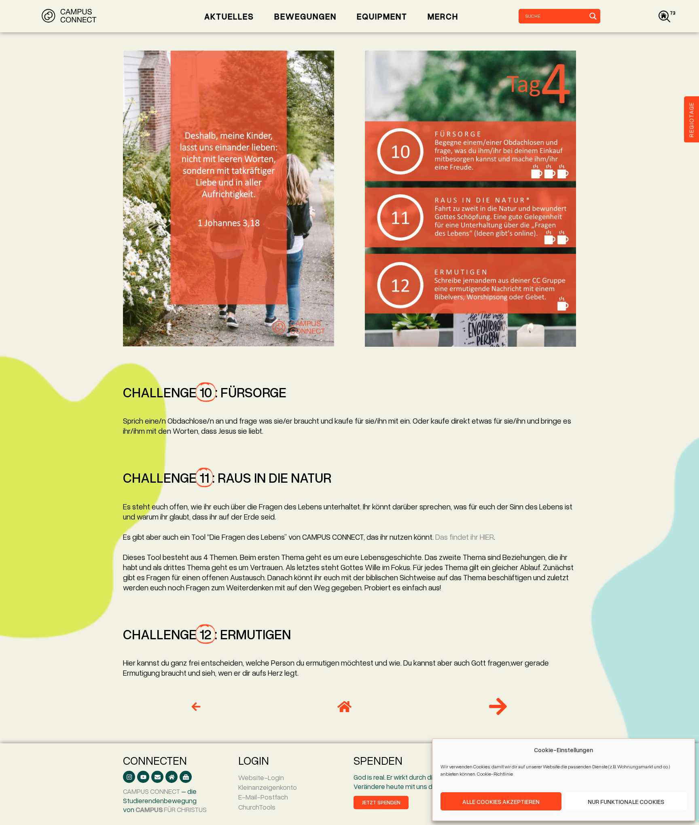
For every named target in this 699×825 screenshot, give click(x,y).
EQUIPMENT (382, 16)
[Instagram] (129, 777)
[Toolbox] (186, 777)
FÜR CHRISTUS (171, 809)
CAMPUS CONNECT (151, 791)
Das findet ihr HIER (464, 536)
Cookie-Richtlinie (495, 774)
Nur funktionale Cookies (626, 801)
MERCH (443, 16)
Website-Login (261, 777)
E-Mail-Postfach (263, 797)
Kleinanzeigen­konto (267, 787)
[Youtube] (143, 777)
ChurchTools (256, 807)
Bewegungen (305, 16)
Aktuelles (229, 16)
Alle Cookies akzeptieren (501, 801)
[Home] (171, 777)
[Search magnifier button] (593, 16)
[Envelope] (157, 777)
